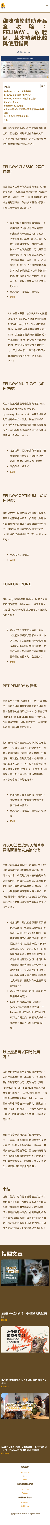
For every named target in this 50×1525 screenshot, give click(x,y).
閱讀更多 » (5, 1320)
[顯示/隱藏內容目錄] (42, 86)
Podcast (25, 1493)
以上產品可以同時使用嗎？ (17, 116)
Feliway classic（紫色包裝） (18, 91)
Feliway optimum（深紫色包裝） (20, 98)
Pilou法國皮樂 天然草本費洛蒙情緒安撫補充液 (24, 111)
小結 (6, 119)
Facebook (25, 1472)
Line (25, 1479)
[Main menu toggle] (47, 6)
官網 (12, 297)
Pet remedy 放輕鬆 (13, 105)
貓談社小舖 (25, 1506)
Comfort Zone (11, 102)
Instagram (25, 1476)
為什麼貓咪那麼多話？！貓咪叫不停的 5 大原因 (24, 1381)
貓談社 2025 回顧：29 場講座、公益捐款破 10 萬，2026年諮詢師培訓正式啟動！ (24, 1448)
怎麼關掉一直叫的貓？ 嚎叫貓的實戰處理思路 (24, 1315)
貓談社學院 (25, 1502)
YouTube (25, 1489)
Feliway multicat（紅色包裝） (19, 94)
